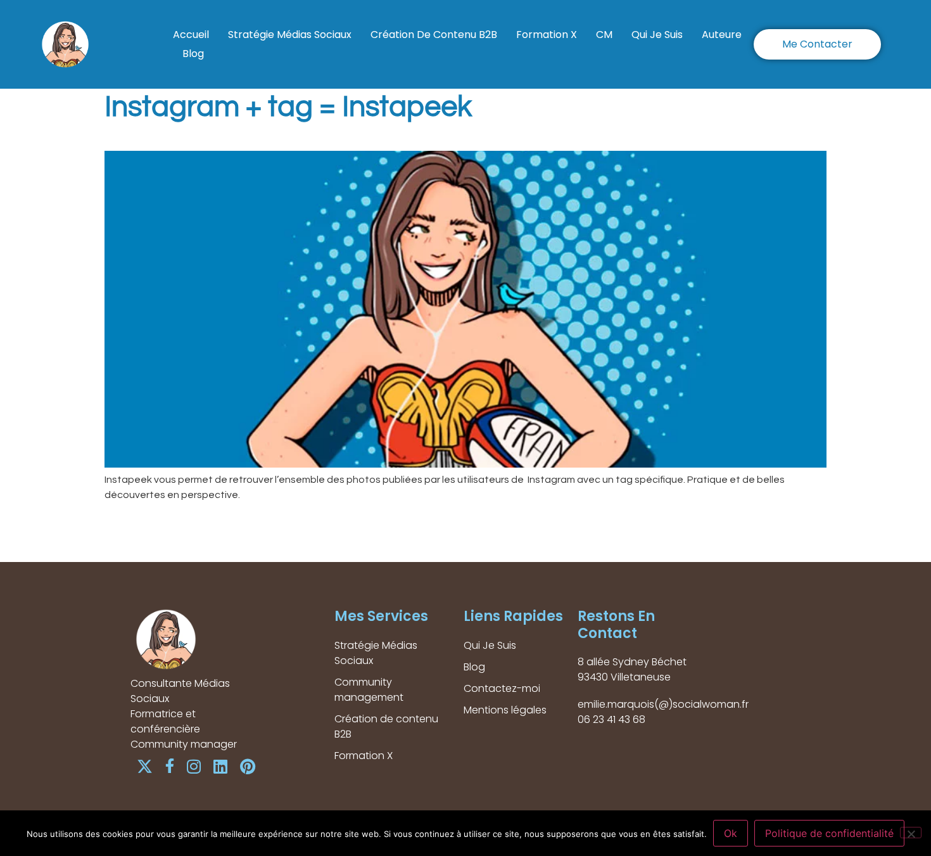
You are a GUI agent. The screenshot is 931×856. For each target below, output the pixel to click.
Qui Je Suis (657, 34)
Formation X (546, 34)
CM (604, 34)
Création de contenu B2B (433, 34)
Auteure (722, 34)
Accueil (191, 34)
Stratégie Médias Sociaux (290, 34)
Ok (730, 833)
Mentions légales (505, 710)
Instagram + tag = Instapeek (288, 107)
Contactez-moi (502, 688)
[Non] (911, 832)
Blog (193, 53)
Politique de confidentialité (829, 833)
